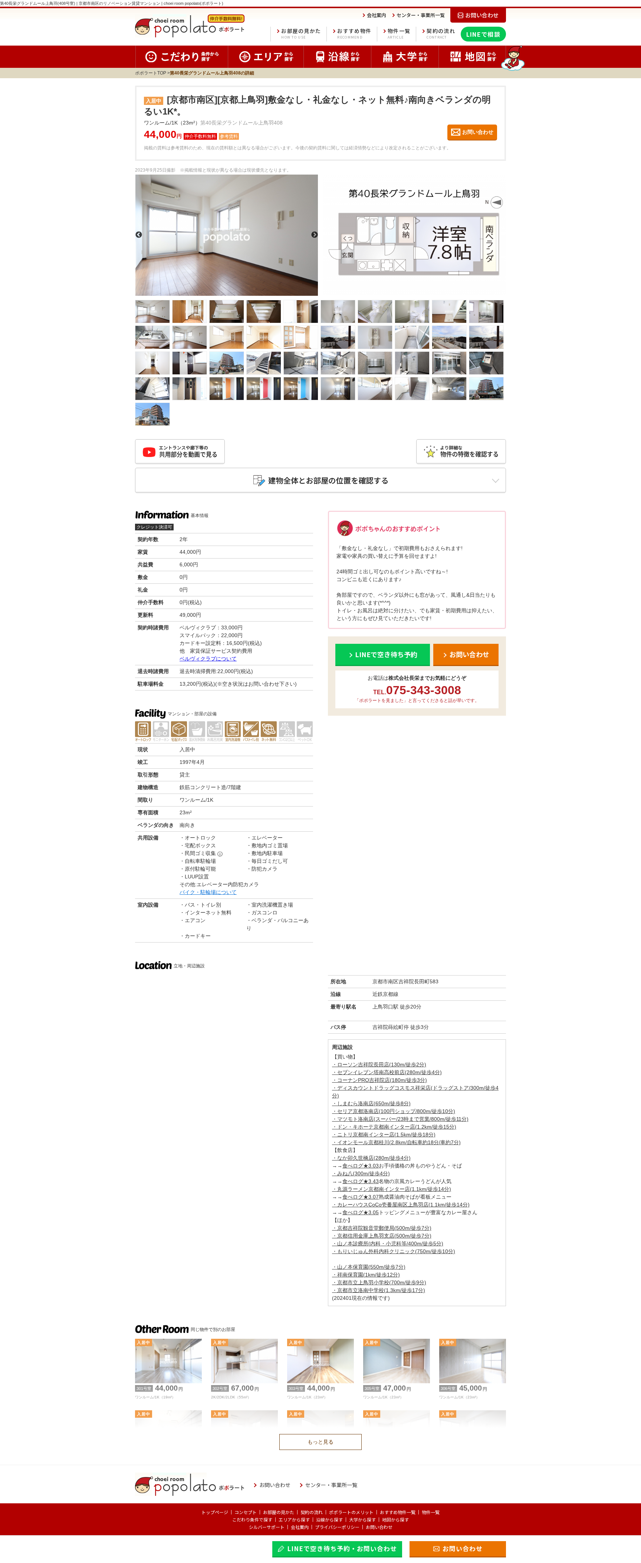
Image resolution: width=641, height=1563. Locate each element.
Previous (138, 235)
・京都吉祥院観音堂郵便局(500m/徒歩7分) (381, 1228)
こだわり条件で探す (252, 1519)
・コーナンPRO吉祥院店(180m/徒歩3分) (379, 1080)
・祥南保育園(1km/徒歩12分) (366, 1275)
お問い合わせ (379, 1527)
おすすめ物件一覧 (397, 1512)
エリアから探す (294, 1519)
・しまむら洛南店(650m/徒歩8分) (371, 1103)
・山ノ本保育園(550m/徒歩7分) (368, 1267)
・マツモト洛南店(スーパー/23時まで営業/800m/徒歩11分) (400, 1119)
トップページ (214, 1512)
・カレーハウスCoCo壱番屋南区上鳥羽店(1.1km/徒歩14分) (401, 1205)
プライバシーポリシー (337, 1527)
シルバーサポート (267, 1527)
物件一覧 (399, 33)
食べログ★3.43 (360, 1181)
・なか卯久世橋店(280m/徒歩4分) (371, 1158)
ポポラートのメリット (351, 1512)
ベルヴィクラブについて (208, 659)
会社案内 (300, 1527)
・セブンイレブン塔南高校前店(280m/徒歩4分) (387, 1072)
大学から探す (362, 1519)
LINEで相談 (483, 34)
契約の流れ (441, 33)
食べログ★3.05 (360, 1212)
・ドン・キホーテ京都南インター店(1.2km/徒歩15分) (394, 1127)
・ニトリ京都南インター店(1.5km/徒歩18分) (383, 1135)
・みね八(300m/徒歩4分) (361, 1173)
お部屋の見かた (301, 33)
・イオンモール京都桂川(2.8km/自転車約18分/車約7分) (396, 1142)
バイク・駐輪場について (208, 892)
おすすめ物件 (354, 33)
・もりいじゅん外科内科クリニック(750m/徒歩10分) (393, 1251)
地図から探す (395, 1519)
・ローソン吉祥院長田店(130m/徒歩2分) (379, 1064)
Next (314, 235)
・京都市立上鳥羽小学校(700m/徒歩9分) (379, 1282)
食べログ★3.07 (360, 1197)
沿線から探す (329, 1519)
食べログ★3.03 (360, 1166)
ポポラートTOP (150, 73)
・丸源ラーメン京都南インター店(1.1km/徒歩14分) (391, 1189)
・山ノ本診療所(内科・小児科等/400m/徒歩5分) (387, 1243)
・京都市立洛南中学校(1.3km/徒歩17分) (378, 1290)
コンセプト (245, 1512)
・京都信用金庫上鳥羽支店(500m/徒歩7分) (381, 1236)
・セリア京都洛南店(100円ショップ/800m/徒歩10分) (393, 1111)
